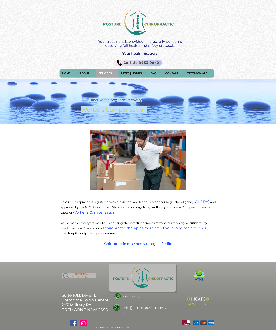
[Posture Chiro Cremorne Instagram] (83, 323)
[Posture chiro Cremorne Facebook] (73, 323)
